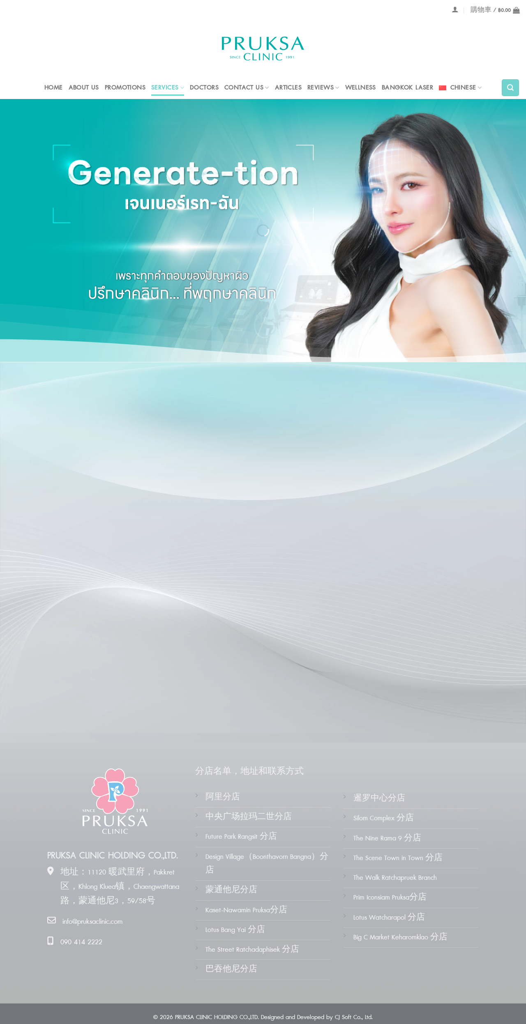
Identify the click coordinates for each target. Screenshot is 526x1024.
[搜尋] (510, 88)
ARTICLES (288, 87)
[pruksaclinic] (263, 48)
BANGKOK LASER (407, 87)
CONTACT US (243, 87)
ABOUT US (84, 87)
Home (53, 87)
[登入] (455, 9)
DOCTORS (204, 87)
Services (164, 87)
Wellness (360, 87)
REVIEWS (320, 87)
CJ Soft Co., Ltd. (354, 1017)
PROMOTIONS (125, 87)
